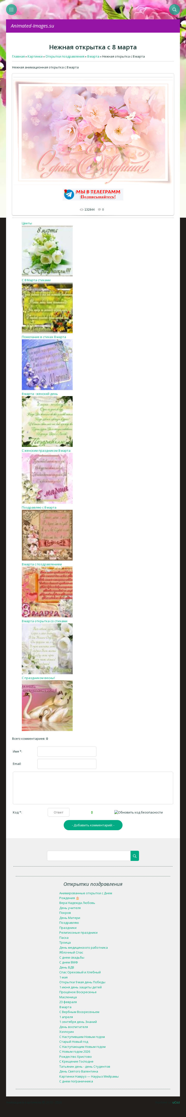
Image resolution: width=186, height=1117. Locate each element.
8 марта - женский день (40, 394)
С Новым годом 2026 (74, 1051)
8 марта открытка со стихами (44, 621)
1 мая (63, 977)
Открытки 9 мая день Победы (82, 982)
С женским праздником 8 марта (46, 450)
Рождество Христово (75, 1056)
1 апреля (66, 1017)
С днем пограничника (76, 1081)
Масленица (68, 997)
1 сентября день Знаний (78, 1022)
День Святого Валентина (78, 1071)
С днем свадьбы (71, 957)
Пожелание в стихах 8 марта (44, 337)
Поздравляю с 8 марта (39, 507)
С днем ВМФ (68, 962)
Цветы (27, 223)
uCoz (176, 1102)
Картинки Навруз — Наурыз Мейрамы (89, 1076)
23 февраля (68, 1002)
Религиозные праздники (78, 932)
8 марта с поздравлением (42, 564)
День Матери (69, 918)
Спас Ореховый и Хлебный (80, 972)
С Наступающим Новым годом (82, 1046)
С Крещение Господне (76, 1061)
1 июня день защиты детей (80, 987)
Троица (65, 942)
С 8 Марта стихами (36, 280)
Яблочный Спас (71, 952)
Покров (65, 912)
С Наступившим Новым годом (82, 1037)
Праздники (68, 927)
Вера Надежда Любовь (77, 903)
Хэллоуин (66, 1031)
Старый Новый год (73, 1041)
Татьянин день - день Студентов (84, 1066)
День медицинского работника (83, 947)
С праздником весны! (38, 678)
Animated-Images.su (32, 25)
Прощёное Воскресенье (78, 992)
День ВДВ (66, 967)
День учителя (70, 908)
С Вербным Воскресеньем (79, 1012)
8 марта (65, 1007)
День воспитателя (73, 1027)
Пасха (64, 937)
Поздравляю (69, 922)
